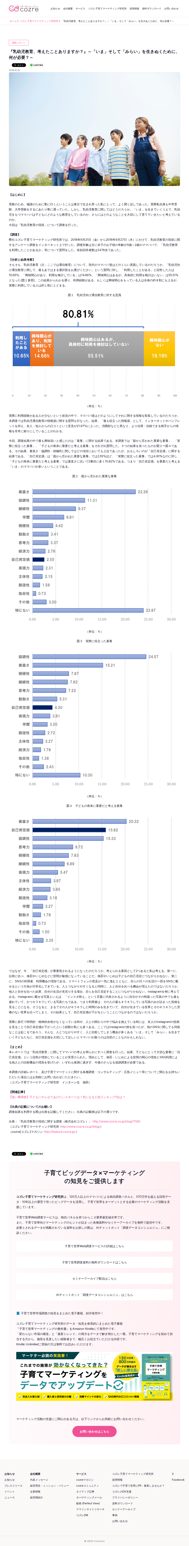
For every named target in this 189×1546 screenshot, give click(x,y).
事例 (114, 1515)
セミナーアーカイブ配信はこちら (94, 1278)
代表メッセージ (39, 1479)
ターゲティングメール (89, 1497)
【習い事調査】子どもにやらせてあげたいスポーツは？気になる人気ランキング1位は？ (67, 1097)
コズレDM (82, 1515)
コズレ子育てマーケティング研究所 (107, 8)
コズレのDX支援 (121, 1491)
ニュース (9, 1497)
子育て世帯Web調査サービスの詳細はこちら (94, 1246)
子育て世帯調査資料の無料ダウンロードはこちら (94, 1262)
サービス (80, 8)
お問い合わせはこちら (94, 1431)
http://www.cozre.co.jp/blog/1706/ (116, 1121)
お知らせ (55, 8)
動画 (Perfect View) (88, 1503)
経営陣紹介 (36, 1497)
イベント (9, 1491)
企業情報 (35, 1491)
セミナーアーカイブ (123, 1509)
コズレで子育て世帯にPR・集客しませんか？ (138, 1485)
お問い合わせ (171, 8)
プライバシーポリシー (125, 1497)
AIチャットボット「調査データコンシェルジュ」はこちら (94, 1295)
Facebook (178, 1479)
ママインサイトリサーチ (90, 1509)
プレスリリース (13, 1485)
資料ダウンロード (151, 8)
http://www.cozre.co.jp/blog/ (80, 1126)
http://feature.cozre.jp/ (59, 1132)
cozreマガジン (85, 1479)
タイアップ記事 (85, 1491)
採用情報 (134, 8)
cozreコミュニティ (87, 1485)
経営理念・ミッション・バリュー (49, 1485)
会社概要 (68, 8)
